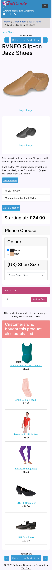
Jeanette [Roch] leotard (26, 434)
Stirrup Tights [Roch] (26, 468)
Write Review (10, 180)
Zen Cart (26, 568)
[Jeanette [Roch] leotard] (26, 422)
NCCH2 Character (26, 503)
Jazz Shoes (35, 21)
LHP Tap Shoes (26, 537)
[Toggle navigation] (45, 6)
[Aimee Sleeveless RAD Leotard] (26, 353)
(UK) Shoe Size (23, 264)
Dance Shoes (19, 21)
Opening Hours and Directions (18, 10)
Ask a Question (11, 207)
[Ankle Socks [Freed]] (26, 387)
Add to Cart (39, 299)
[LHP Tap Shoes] (26, 525)
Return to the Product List (26, 40)
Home (7, 21)
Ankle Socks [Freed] (26, 399)
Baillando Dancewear (24, 565)
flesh (16, 253)
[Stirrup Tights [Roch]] (26, 456)
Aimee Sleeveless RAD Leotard (26, 365)
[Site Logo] (14, 3)
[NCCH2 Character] (26, 490)
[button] (15, 14)
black (17, 250)
